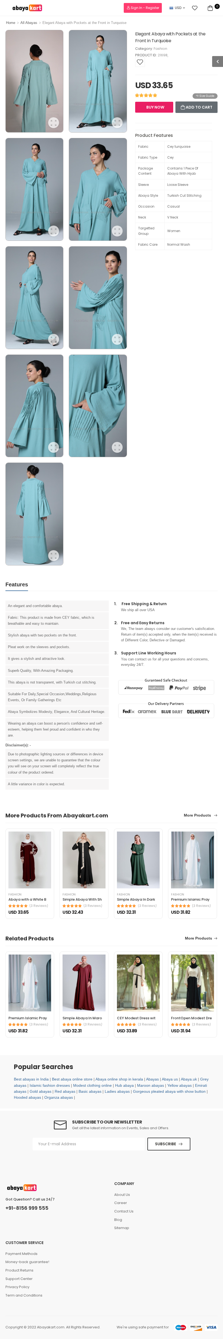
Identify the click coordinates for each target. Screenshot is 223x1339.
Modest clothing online (92, 1085)
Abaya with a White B (27, 899)
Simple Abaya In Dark (136, 899)
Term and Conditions (23, 1295)
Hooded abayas (27, 1097)
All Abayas (28, 23)
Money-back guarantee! (27, 1261)
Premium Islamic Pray (190, 899)
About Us (122, 1194)
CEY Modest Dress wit (136, 1018)
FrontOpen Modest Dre (191, 1018)
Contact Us (124, 1211)
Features (16, 584)
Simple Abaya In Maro (82, 1018)
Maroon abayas (150, 1085)
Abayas (152, 1079)
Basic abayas (90, 1091)
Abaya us (170, 1079)
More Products (198, 815)
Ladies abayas (117, 1091)
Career (120, 1202)
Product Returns (19, 1270)
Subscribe (165, 1144)
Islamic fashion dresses (50, 1085)
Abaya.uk (189, 1079)
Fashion (160, 48)
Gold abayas (40, 1091)
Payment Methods (21, 1253)
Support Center (19, 1278)
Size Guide (206, 96)
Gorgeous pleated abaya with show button (169, 1091)
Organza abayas (58, 1097)
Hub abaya (124, 1085)
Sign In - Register (144, 7)
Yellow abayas (179, 1085)
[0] (210, 8)
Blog (118, 1219)
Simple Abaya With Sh (82, 899)
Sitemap (121, 1227)
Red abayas (65, 1091)
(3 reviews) (38, 905)
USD (178, 7)
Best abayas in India (31, 1079)
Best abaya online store (72, 1079)
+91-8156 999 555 (26, 1208)
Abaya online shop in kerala (119, 1079)
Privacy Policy (17, 1286)
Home (10, 23)
